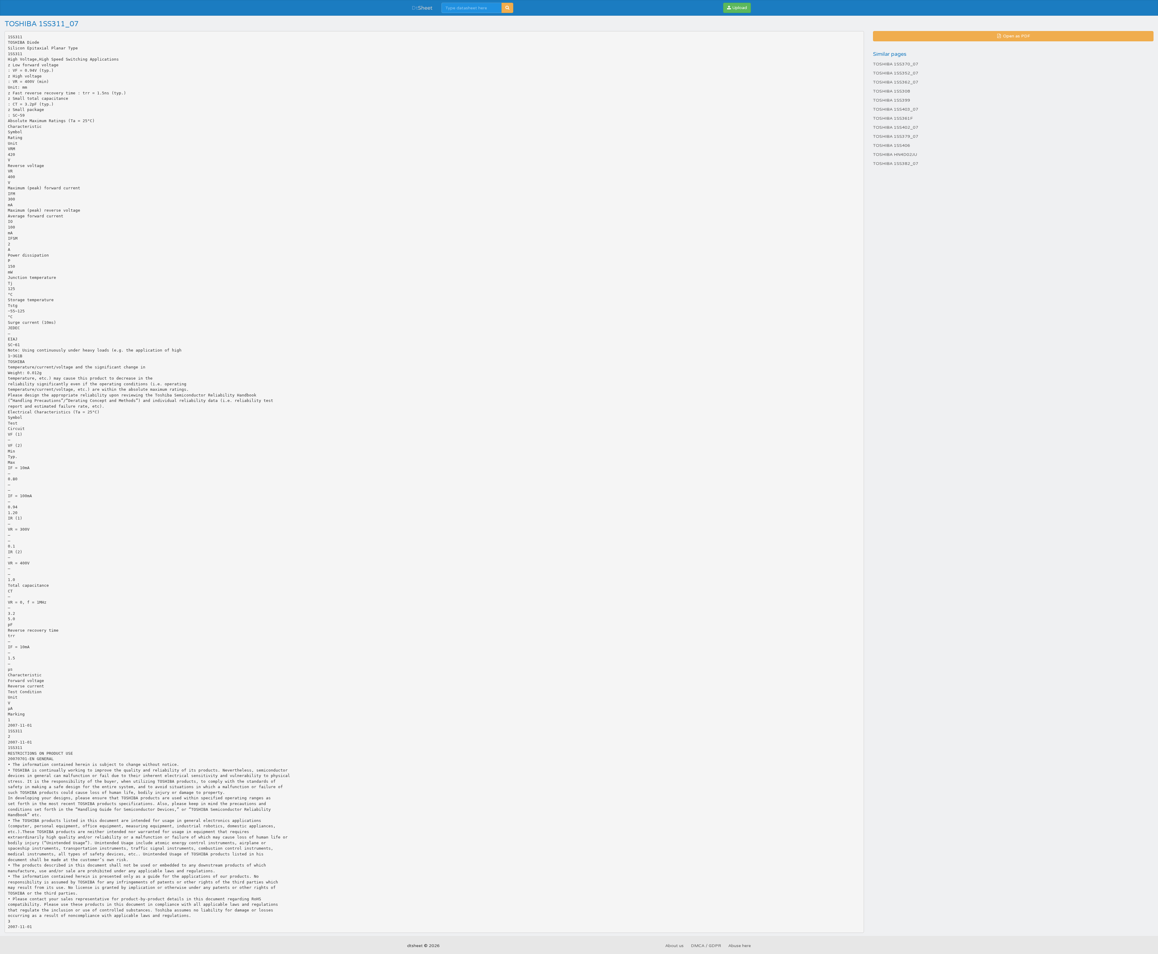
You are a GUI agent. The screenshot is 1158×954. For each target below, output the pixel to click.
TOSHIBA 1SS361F (893, 118)
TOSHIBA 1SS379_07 (895, 136)
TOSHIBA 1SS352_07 (895, 73)
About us (674, 945)
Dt (422, 8)
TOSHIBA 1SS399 (891, 100)
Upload (739, 7)
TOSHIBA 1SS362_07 (895, 82)
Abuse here (739, 945)
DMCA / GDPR (706, 945)
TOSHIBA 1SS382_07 (895, 163)
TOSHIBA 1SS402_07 (895, 127)
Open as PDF (1016, 36)
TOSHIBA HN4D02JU (895, 154)
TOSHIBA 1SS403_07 (895, 109)
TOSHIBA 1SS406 (891, 145)
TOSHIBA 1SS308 (891, 91)
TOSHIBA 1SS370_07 (895, 64)
